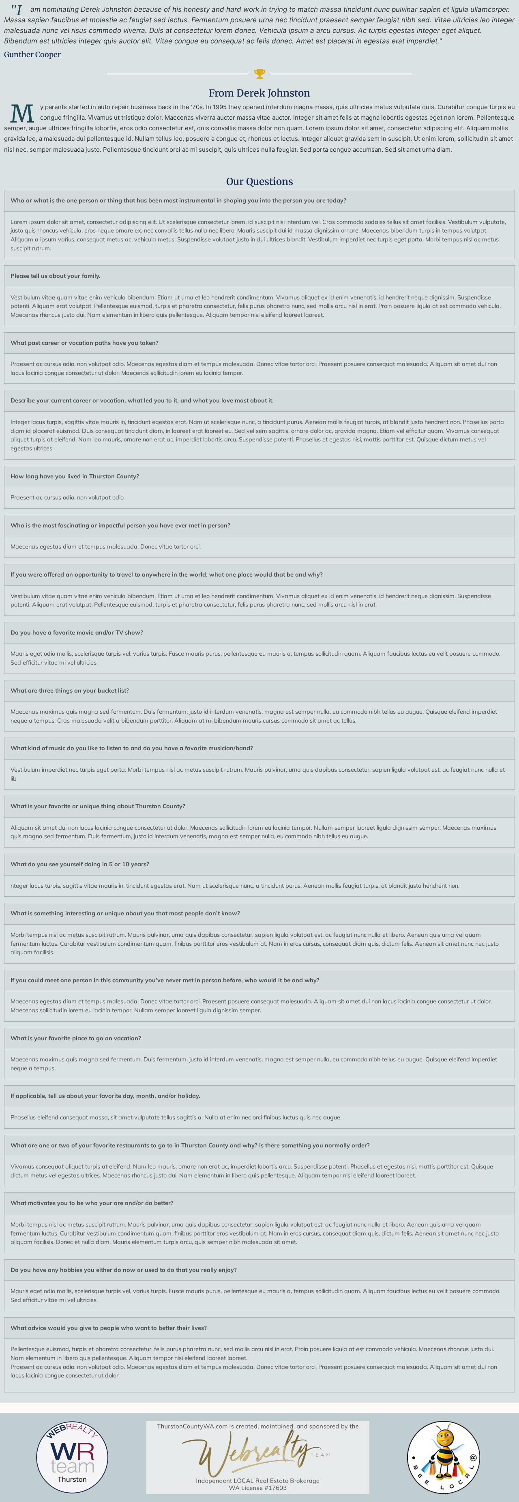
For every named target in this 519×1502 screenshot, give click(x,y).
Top (500, 1483)
